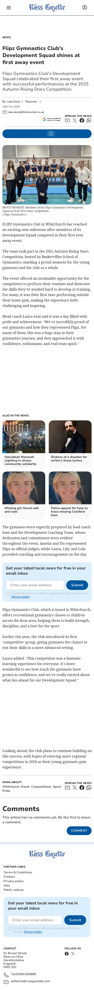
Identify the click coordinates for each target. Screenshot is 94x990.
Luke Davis (13, 101)
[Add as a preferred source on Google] (51, 119)
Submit (77, 585)
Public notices (13, 890)
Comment (79, 831)
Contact (9, 877)
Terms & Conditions (17, 872)
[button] (8, 7)
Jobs (6, 885)
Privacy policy (13, 881)
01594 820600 (26, 974)
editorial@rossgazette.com (30, 981)
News (6, 37)
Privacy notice (21, 596)
